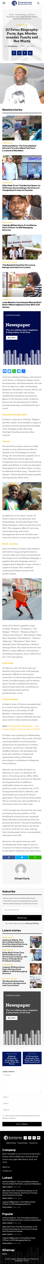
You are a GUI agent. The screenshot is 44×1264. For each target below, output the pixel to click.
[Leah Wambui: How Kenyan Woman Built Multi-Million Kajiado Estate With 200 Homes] (22, 284)
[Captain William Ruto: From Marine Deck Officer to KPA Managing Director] (22, 207)
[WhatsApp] (30, 53)
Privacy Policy (32, 923)
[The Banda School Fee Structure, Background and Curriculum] (22, 247)
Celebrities (6, 299)
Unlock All (22, 918)
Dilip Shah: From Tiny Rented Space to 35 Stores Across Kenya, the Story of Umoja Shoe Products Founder (21, 187)
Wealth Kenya (7, 143)
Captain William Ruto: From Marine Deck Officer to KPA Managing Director (19, 227)
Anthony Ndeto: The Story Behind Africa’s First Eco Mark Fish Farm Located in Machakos (19, 148)
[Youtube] (38, 1137)
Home (11, 14)
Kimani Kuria (12, 46)
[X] (19, 53)
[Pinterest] (24, 53)
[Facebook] (14, 53)
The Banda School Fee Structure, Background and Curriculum (18, 266)
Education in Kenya (9, 262)
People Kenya (20, 14)
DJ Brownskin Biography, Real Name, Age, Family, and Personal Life (32, 1059)
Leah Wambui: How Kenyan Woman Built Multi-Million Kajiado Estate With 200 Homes (21, 304)
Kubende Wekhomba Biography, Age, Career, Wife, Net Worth (12, 1060)
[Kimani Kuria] (22, 869)
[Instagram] (29, 1137)
